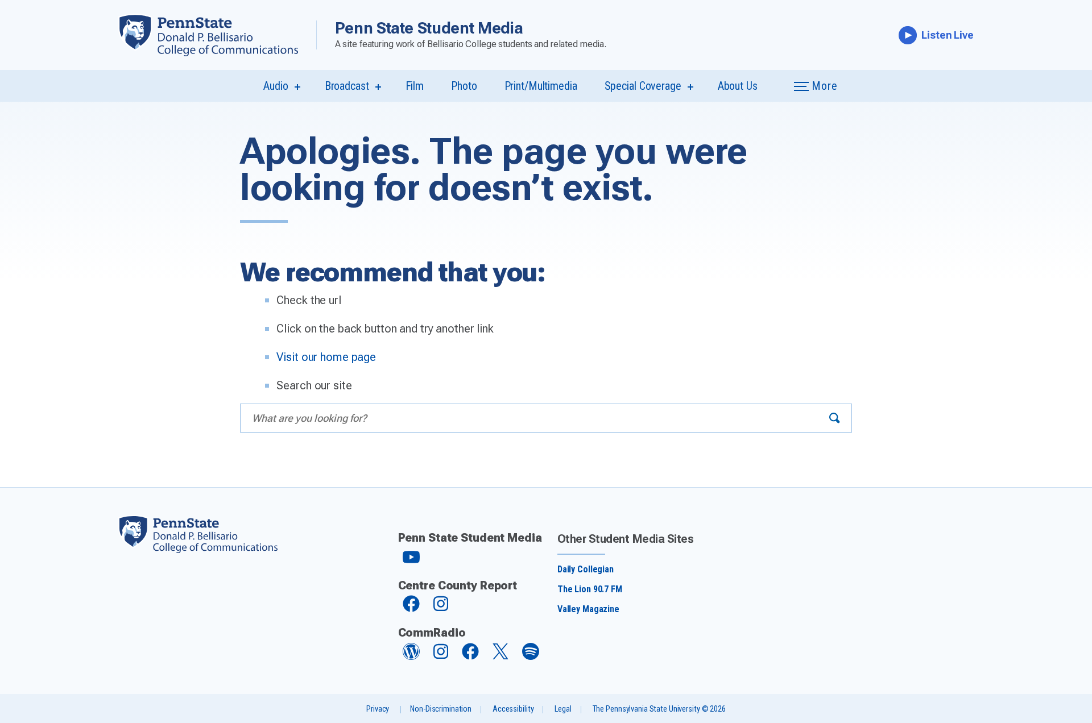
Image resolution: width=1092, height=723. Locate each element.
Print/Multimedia (540, 86)
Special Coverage (643, 86)
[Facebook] (411, 609)
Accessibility (513, 709)
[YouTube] (411, 561)
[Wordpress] (411, 656)
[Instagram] (440, 609)
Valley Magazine (588, 609)
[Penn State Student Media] (217, 35)
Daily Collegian (585, 569)
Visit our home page (326, 357)
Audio (275, 86)
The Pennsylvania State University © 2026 (659, 709)
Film (415, 86)
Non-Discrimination (440, 709)
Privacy (377, 709)
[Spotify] (530, 656)
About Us (738, 86)
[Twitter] (500, 656)
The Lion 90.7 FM (589, 589)
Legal (563, 709)
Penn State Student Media (429, 28)
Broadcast (347, 86)
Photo (464, 86)
